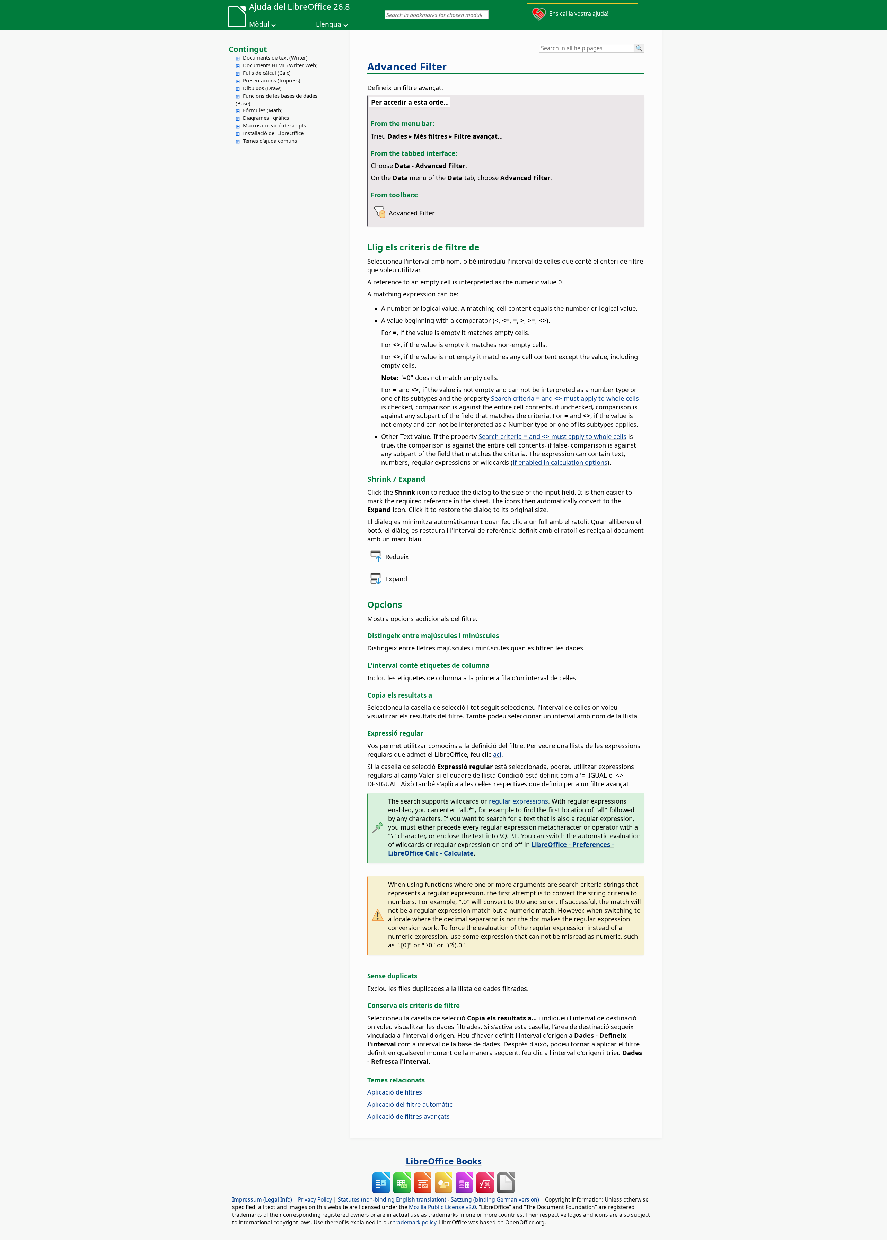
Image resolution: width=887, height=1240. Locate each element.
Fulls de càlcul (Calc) (267, 72)
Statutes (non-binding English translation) (392, 1199)
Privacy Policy (315, 1199)
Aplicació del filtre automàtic (410, 1104)
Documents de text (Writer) (275, 57)
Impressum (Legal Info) (262, 1199)
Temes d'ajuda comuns (270, 140)
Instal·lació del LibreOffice (273, 133)
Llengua (328, 24)
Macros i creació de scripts (274, 125)
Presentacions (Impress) (271, 80)
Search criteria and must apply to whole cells (565, 398)
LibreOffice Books (444, 1161)
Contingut (248, 49)
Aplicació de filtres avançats (408, 1116)
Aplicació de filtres (394, 1092)
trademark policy (414, 1222)
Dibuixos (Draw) (262, 88)
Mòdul (259, 24)
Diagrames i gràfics (266, 117)
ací (497, 754)
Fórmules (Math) (263, 110)
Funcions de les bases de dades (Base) (276, 99)
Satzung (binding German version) (495, 1199)
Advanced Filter (407, 66)
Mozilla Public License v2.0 (442, 1207)
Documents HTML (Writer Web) (280, 65)
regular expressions (518, 801)
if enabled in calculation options (560, 462)
